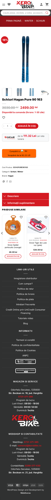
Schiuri (40, 20)
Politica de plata (25, 299)
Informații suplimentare (21, 203)
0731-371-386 (25, 396)
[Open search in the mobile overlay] (25, 13)
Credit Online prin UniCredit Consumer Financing (25, 311)
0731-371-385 (31, 442)
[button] (3, 4)
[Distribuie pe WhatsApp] (4, 181)
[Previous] (6, 59)
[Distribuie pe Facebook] (7, 181)
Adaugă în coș (27, 126)
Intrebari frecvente (25, 304)
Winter (29, 20)
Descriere (13, 196)
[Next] (44, 59)
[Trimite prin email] (10, 181)
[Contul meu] (41, 4)
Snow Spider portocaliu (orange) (13, 246)
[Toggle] (4, 196)
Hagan (10, 176)
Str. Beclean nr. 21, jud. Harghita (25, 472)
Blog (25, 323)
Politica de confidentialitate (25, 345)
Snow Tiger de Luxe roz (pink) (38, 244)
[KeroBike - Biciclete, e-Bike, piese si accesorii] (25, 4)
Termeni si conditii (25, 340)
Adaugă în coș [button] (13, 256)
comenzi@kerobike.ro (29, 445)
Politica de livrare (25, 294)
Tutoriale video (25, 318)
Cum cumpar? (25, 283)
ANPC (25, 355)
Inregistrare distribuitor (25, 278)
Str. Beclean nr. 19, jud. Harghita (25, 393)
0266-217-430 (32, 465)
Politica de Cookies (25, 350)
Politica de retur (25, 288)
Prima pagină (13, 20)
